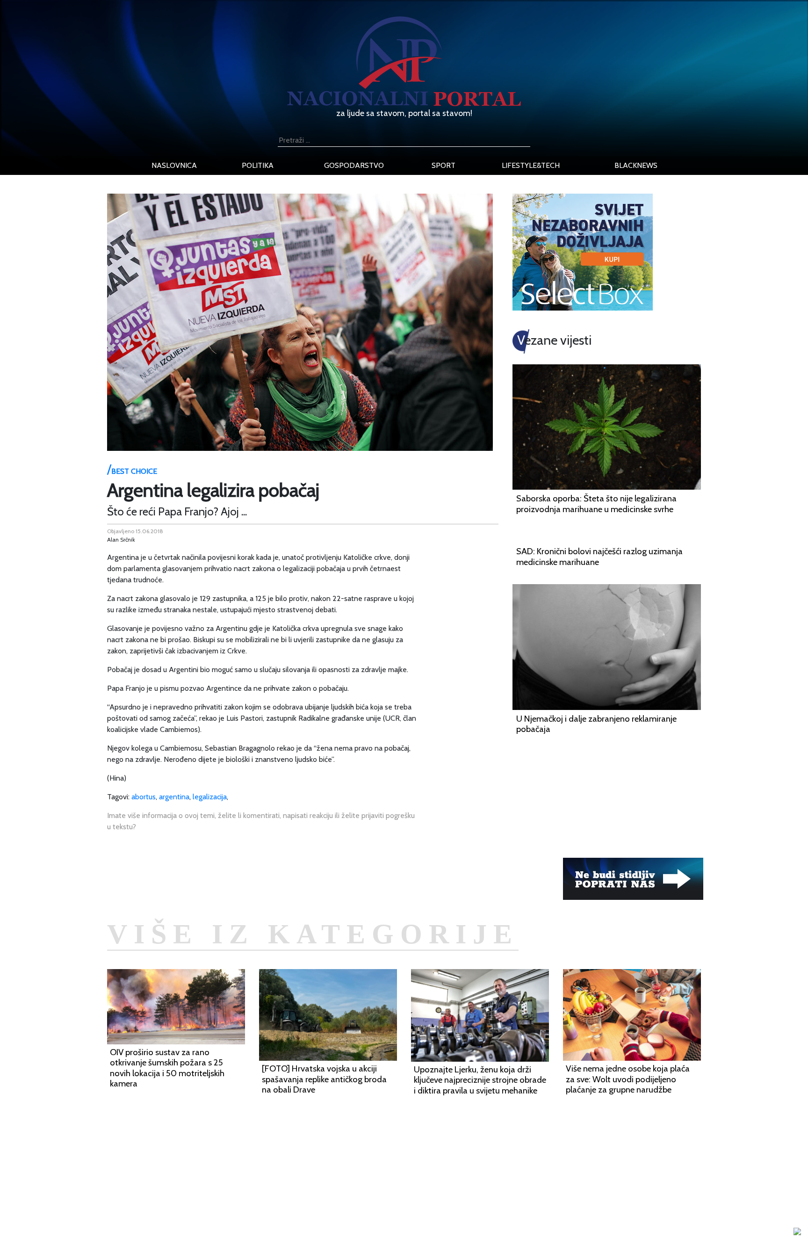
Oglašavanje (213, 1176)
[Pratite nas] (633, 878)
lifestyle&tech (531, 165)
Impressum (211, 1164)
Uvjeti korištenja (219, 1187)
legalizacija (210, 796)
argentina (174, 796)
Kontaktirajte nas (220, 1209)
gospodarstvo (354, 165)
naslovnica (174, 165)
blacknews (635, 165)
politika (258, 165)
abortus (143, 796)
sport (443, 165)
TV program (212, 1220)
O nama (206, 1198)
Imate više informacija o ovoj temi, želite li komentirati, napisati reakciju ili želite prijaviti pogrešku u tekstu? (261, 821)
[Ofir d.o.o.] (797, 1232)
